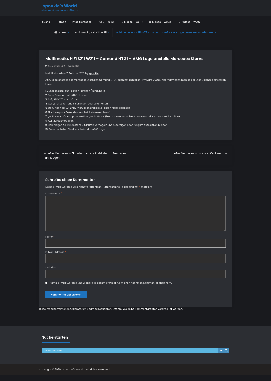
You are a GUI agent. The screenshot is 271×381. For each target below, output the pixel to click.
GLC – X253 (106, 22)
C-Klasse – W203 (160, 22)
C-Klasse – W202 (190, 22)
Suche (46, 22)
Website (50, 267)
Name (50, 236)
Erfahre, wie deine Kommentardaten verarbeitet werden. (147, 309)
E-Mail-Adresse (55, 252)
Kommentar (53, 193)
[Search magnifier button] (226, 350)
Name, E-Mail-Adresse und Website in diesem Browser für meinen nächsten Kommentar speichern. (111, 283)
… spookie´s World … (60, 6)
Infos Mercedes (82, 22)
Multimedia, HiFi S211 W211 (91, 32)
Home (60, 22)
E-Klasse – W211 (131, 22)
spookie (74, 66)
